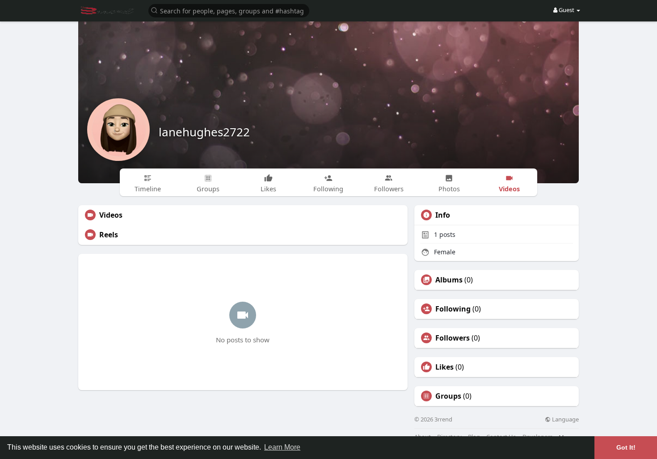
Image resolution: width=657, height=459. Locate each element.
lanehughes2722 (204, 132)
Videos (110, 215)
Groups (448, 396)
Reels (108, 234)
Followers (452, 337)
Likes (444, 367)
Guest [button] (566, 10)
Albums (449, 279)
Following (453, 308)
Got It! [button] (626, 447)
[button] (228, 10)
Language (565, 419)
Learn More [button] (282, 447)
